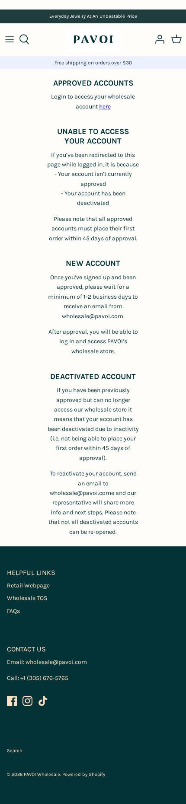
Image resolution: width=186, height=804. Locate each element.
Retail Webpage (28, 585)
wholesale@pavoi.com (56, 662)
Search (14, 750)
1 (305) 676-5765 (45, 678)
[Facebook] (12, 701)
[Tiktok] (43, 701)
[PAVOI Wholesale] (93, 39)
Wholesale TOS (27, 598)
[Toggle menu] (9, 39)
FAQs (13, 611)
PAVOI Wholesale (42, 774)
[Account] (157, 39)
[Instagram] (27, 701)
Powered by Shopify (83, 774)
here (105, 106)
